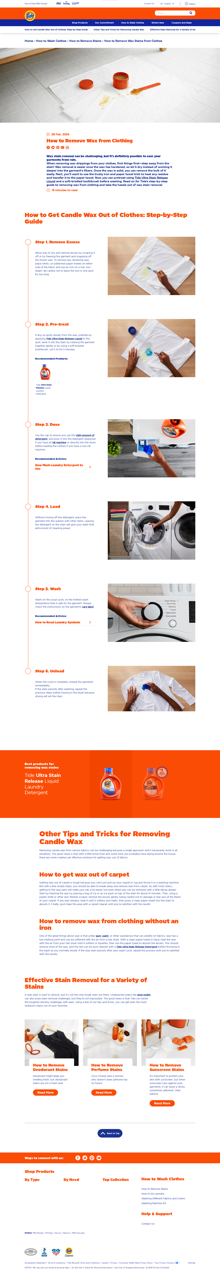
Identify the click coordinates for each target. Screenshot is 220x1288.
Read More (45, 1092)
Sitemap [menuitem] (191, 1263)
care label (88, 606)
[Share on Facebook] (48, 148)
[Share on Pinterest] (57, 148)
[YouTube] (99, 1157)
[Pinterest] (91, 1157)
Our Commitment (104, 23)
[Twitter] (84, 1157)
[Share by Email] (62, 148)
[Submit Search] (191, 13)
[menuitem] (79, 22)
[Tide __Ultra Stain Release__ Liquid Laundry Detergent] (110, 784)
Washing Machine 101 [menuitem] (153, 1203)
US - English (165, 4)
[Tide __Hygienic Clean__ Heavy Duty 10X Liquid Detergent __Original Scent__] (153, 784)
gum (98, 935)
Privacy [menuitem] (114, 1263)
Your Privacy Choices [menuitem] (164, 1263)
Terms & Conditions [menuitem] (56, 1263)
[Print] (67, 148)
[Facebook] (77, 1157)
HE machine (59, 442)
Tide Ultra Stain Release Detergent (136, 946)
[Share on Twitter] (53, 148)
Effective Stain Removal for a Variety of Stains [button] (174, 29)
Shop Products (80, 23)
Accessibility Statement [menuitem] (35, 1263)
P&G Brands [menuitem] (38, 1233)
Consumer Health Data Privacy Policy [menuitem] (136, 1263)
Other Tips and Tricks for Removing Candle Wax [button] (119, 29)
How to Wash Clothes (132, 23)
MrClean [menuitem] (49, 1233)
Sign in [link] (192, 4)
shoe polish (144, 994)
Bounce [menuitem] (66, 1233)
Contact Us (149, 3)
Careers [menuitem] (105, 1263)
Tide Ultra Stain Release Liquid (64, 338)
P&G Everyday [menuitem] (78, 1233)
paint (105, 935)
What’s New (157, 23)
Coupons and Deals (182, 23)
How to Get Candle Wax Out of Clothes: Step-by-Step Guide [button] (56, 29)
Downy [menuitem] (58, 1233)
